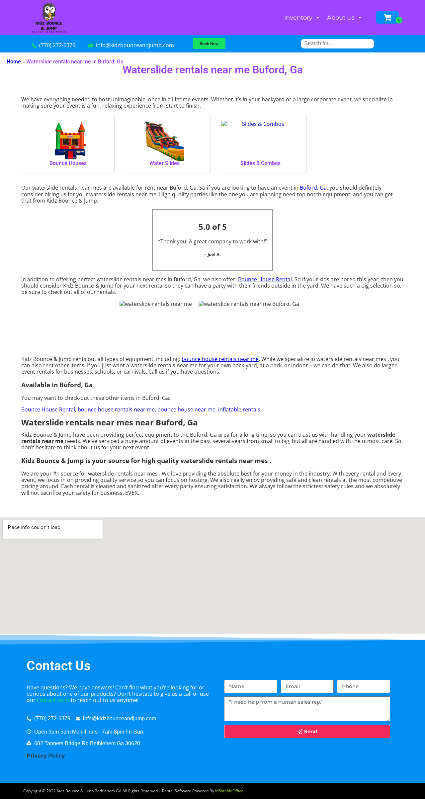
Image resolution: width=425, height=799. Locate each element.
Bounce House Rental (265, 279)
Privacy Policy (46, 756)
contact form (53, 700)
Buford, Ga (313, 187)
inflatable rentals (239, 409)
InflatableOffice (229, 791)
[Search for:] (337, 43)
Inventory (298, 17)
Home (14, 61)
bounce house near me (186, 409)
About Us (341, 17)
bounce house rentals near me (220, 359)
